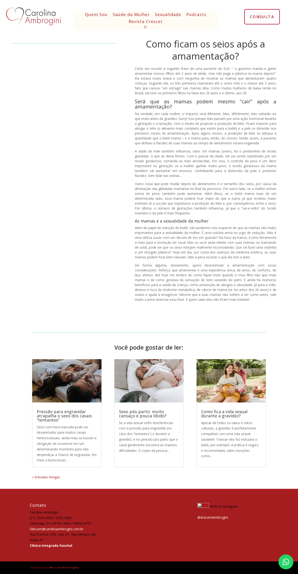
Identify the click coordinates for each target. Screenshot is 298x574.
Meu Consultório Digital (64, 567)
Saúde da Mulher (131, 15)
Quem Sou (96, 15)
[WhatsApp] (285, 561)
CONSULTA (262, 16)
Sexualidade (168, 15)
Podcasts (196, 15)
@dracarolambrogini (212, 517)
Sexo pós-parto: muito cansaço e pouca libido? (142, 414)
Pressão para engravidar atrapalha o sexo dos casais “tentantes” (64, 416)
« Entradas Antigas (46, 477)
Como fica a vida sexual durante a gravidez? (224, 414)
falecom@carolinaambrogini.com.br (56, 529)
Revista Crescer (146, 22)
